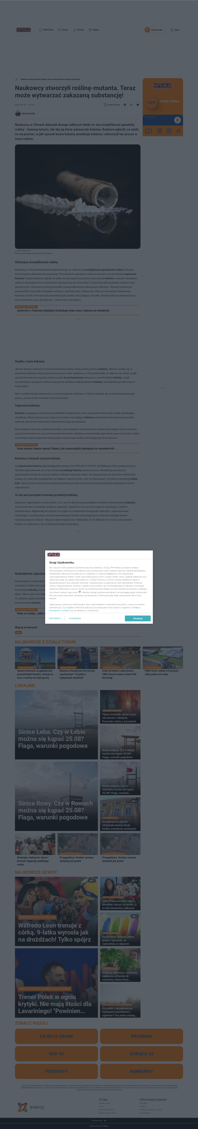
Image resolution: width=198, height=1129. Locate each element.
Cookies (65, 610)
